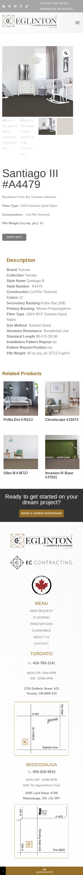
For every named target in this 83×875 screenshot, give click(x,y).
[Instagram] (9, 6)
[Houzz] (3, 6)
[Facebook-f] (20, 6)
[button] (77, 22)
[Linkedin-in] (15, 6)
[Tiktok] (26, 6)
